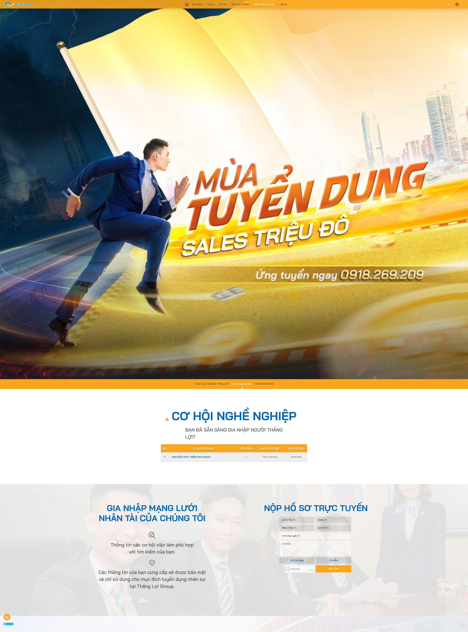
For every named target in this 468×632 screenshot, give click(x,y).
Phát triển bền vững (264, 4)
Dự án (210, 4)
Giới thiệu (197, 4)
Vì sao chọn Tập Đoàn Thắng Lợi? (212, 383)
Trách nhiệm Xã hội (264, 383)
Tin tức (222, 4)
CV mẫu (333, 560)
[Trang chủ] (186, 4)
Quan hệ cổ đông (240, 4)
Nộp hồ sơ (333, 569)
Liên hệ (283, 4)
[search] (449, 4)
